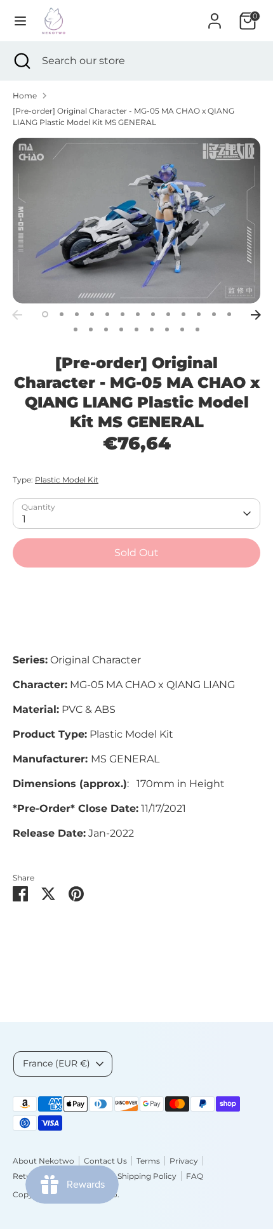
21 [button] (182, 329)
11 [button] (199, 314)
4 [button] (92, 314)
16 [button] (106, 329)
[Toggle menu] (20, 21)
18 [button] (136, 329)
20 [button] (167, 329)
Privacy (184, 1161)
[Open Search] (21, 61)
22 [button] (197, 329)
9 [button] (168, 314)
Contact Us (105, 1161)
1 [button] (45, 314)
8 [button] (153, 314)
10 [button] (183, 314)
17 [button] (121, 329)
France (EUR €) (56, 1063)
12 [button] (214, 314)
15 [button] (91, 329)
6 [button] (122, 314)
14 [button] (75, 329)
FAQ (194, 1176)
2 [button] (61, 314)
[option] (136, 220)
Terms (148, 1161)
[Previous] (17, 315)
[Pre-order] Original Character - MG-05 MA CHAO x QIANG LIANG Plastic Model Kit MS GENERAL (123, 116)
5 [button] (107, 314)
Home (25, 95)
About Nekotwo (43, 1161)
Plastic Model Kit (66, 479)
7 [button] (138, 314)
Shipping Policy (146, 1176)
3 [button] (77, 314)
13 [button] (229, 314)
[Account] (214, 16)
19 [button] (152, 329)
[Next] (256, 315)
